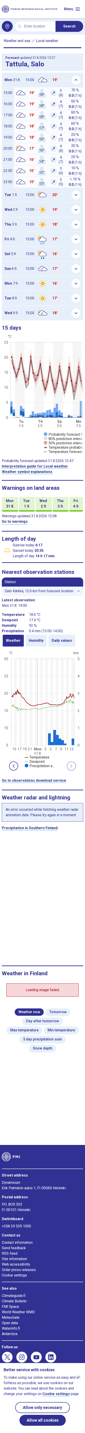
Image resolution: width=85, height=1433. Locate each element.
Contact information (17, 1242)
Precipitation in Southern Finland (30, 828)
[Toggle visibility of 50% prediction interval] (64, 443)
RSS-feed (9, 1253)
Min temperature (61, 1030)
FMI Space (10, 1306)
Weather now (29, 1012)
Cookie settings (14, 1275)
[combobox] (38, 26)
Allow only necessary (42, 1407)
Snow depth (42, 1048)
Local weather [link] (47, 41)
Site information (14, 1259)
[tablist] (42, 640)
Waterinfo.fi (11, 1328)
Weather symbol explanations (27, 472)
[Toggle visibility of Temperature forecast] (63, 452)
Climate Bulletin (14, 1301)
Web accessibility (16, 1264)
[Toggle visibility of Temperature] (37, 757)
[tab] (13, 641)
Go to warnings (15, 521)
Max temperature (24, 1030)
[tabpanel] (42, 709)
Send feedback (14, 1248)
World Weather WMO (18, 1312)
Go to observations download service (34, 780)
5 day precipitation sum (42, 1039)
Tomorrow (58, 1012)
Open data (10, 1323)
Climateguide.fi (13, 1296)
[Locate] (7, 26)
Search (69, 26)
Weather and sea (17, 41)
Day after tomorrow (42, 1021)
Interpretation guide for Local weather (35, 466)
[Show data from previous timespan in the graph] (13, 766)
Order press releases (19, 1270)
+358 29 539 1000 (16, 1226)
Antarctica (9, 1334)
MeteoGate (10, 1317)
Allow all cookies (42, 1420)
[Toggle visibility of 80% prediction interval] (64, 439)
